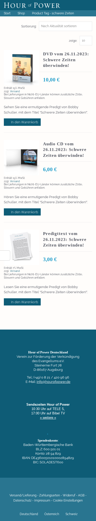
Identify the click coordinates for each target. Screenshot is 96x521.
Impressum (42, 500)
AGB (81, 495)
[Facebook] (22, 488)
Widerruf (69, 495)
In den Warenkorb (24, 122)
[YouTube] (39, 488)
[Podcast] (65, 488)
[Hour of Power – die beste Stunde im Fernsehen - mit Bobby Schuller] (32, 5)
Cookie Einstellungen (68, 500)
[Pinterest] (56, 488)
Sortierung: (28, 26)
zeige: (73, 41)
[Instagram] (48, 488)
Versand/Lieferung (22, 495)
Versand (15, 91)
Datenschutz (22, 500)
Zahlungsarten (49, 495)
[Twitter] (30, 488)
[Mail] (74, 488)
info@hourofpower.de (53, 382)
